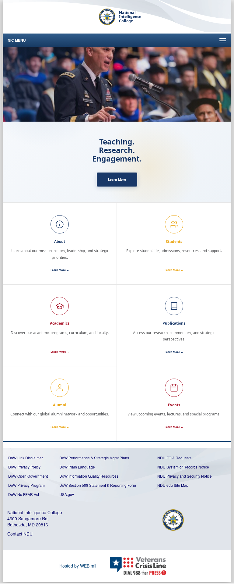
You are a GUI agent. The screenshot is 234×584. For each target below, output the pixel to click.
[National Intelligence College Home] (107, 17)
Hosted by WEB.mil (77, 566)
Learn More (117, 179)
